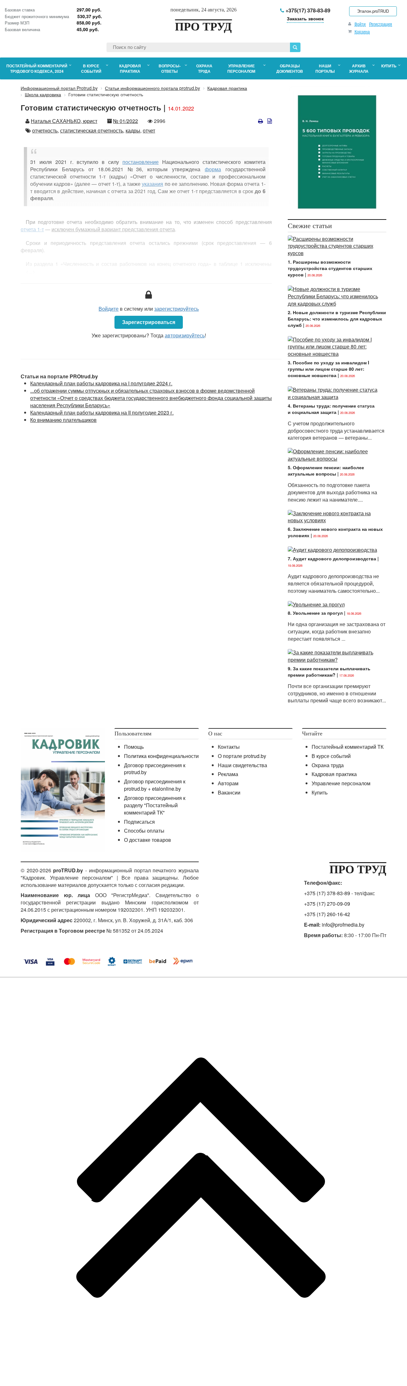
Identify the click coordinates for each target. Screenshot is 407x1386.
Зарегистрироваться (148, 322)
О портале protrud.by (242, 756)
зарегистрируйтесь (176, 308)
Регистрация (380, 23)
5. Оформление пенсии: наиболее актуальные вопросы (326, 470)
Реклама (228, 774)
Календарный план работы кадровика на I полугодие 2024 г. (101, 383)
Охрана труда (328, 765)
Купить (320, 792)
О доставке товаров (147, 839)
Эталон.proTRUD (373, 11)
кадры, (133, 130)
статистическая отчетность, (92, 130)
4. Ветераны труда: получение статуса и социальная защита (331, 408)
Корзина (362, 31)
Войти (360, 23)
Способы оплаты (144, 830)
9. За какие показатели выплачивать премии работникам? (329, 671)
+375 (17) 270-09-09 (327, 903)
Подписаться (139, 821)
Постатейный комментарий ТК (347, 746)
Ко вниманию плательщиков (63, 419)
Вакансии (229, 792)
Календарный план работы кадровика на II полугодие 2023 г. (102, 412)
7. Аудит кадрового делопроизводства (332, 558)
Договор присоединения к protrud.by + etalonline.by (154, 785)
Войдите (109, 308)
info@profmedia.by (343, 924)
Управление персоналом (341, 783)
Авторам (228, 783)
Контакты (229, 746)
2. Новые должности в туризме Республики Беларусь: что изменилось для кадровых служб (337, 318)
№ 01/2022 (125, 121)
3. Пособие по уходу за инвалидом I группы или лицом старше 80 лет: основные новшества (328, 368)
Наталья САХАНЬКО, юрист (64, 121)
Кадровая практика (334, 774)
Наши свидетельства (242, 765)
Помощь (134, 746)
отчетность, (45, 130)
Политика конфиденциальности (161, 756)
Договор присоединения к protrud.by (154, 768)
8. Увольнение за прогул (315, 613)
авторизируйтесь (185, 335)
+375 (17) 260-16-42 (327, 914)
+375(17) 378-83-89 (307, 10)
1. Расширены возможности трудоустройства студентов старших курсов (330, 268)
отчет (149, 130)
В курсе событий (331, 756)
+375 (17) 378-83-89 (327, 893)
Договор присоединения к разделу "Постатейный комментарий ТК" (154, 805)
